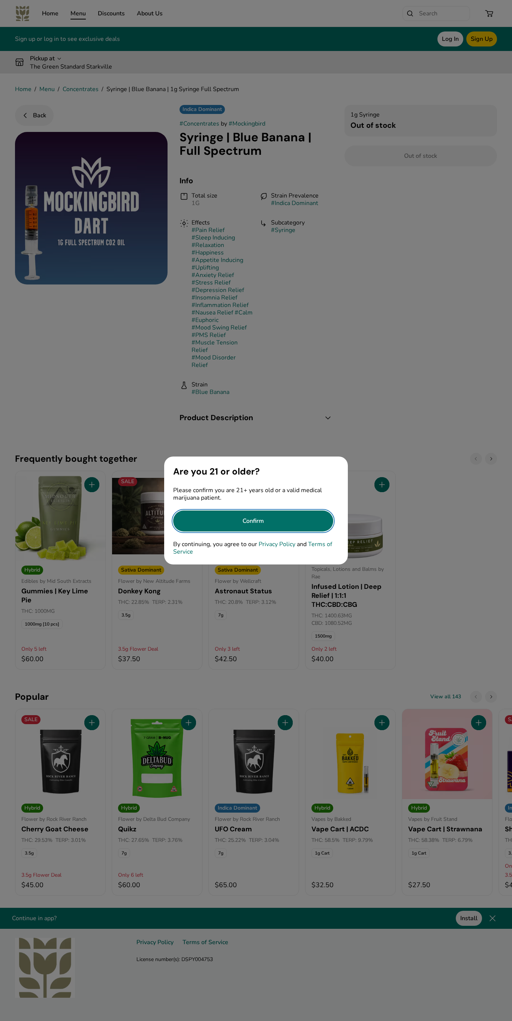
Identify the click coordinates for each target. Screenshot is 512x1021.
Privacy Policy (277, 544)
